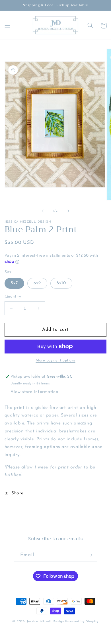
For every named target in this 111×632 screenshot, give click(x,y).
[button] (7, 25)
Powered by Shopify (81, 621)
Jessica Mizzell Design (45, 621)
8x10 (61, 283)
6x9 (37, 283)
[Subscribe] (89, 555)
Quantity (13, 296)
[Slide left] (42, 211)
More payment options (55, 360)
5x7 (14, 283)
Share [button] (17, 493)
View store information (34, 392)
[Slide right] (68, 211)
